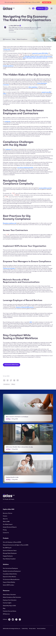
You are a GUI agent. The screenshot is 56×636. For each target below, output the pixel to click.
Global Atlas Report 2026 (9, 605)
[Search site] (30, 8)
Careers (5, 516)
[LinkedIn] (9, 619)
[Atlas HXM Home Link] (9, 8)
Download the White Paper (11, 364)
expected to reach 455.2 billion (40, 53)
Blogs (13, 39)
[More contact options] (46, 8)
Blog (4, 608)
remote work (7, 49)
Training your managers (9, 268)
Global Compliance (22, 39)
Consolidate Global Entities (10, 574)
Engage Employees (8, 556)
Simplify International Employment (12, 571)
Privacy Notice (32, 628)
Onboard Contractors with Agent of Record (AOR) (15, 545)
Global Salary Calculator (9, 594)
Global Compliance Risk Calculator (12, 597)
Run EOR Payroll (7, 547)
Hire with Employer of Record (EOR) (12, 542)
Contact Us (40, 8)
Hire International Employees (10, 568)
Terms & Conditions (41, 628)
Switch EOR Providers (8, 585)
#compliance (7, 384)
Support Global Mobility (9, 582)
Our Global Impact (8, 524)
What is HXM (6, 521)
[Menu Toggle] (51, 8)
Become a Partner (7, 513)
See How (45, 2)
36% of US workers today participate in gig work (35, 57)
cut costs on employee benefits (25, 167)
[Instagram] (20, 619)
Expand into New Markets (9, 576)
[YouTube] (13, 619)
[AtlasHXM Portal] (33, 8)
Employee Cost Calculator (9, 600)
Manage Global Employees (10, 553)
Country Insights (7, 602)
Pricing (4, 529)
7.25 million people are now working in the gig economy (38, 56)
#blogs (13, 384)
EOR (31, 322)
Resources (8, 39)
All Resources (6, 614)
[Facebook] (16, 619)
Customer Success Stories (9, 611)
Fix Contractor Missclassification (11, 579)
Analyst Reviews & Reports (10, 527)
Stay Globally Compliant (9, 558)
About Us (5, 518)
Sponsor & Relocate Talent (9, 550)
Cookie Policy (25, 628)
